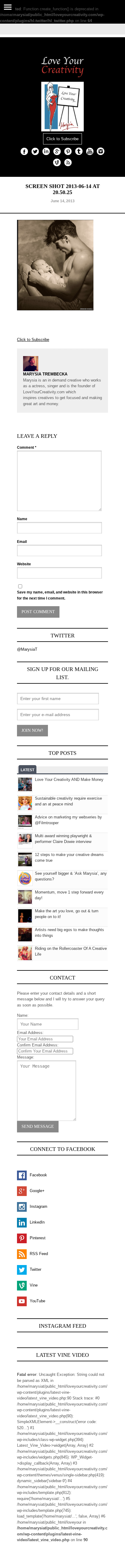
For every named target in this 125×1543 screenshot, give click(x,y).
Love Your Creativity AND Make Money (69, 779)
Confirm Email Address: (38, 1045)
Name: (23, 1015)
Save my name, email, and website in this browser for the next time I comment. (60, 595)
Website (24, 564)
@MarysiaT (27, 649)
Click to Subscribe (62, 139)
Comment (26, 447)
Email (22, 542)
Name (22, 519)
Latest (27, 770)
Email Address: (30, 1032)
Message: (25, 1057)
